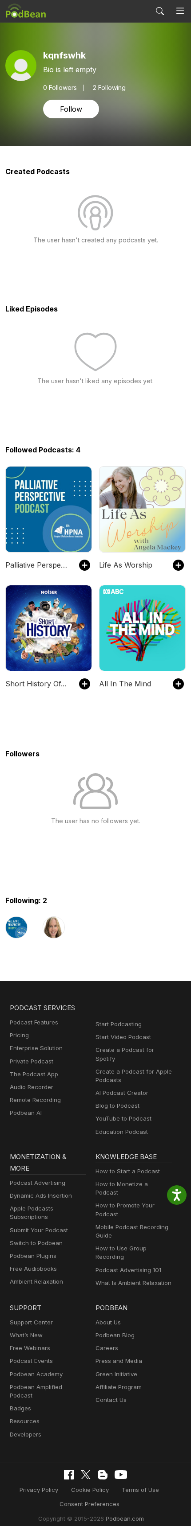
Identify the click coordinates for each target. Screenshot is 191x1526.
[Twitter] (86, 1474)
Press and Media (119, 1360)
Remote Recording (35, 1099)
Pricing (19, 1035)
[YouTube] (121, 1474)
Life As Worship (125, 565)
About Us (108, 1322)
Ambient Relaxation (36, 1281)
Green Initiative (116, 1374)
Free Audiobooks (33, 1268)
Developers (25, 1434)
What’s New (26, 1335)
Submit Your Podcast (39, 1230)
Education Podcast (122, 1131)
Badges (20, 1408)
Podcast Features (34, 1022)
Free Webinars (30, 1347)
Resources (25, 1421)
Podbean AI (26, 1112)
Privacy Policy (39, 1489)
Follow (71, 109)
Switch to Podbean (36, 1242)
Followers (60, 88)
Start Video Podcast (123, 1036)
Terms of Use (140, 1489)
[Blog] (102, 1474)
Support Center (31, 1322)
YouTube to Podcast (123, 1118)
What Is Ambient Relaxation (133, 1282)
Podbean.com (125, 1518)
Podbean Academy (36, 1374)
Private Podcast (31, 1061)
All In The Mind (125, 683)
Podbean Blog (115, 1335)
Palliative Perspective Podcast (37, 565)
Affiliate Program (119, 1386)
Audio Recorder (31, 1086)
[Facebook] (69, 1474)
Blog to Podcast (117, 1105)
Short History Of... (35, 683)
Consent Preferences (89, 1503)
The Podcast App (34, 1074)
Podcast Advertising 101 (128, 1269)
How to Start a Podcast (128, 1171)
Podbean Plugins (33, 1255)
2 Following (109, 88)
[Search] (160, 11)
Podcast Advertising (37, 1182)
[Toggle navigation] (180, 11)
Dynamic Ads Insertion (41, 1195)
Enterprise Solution (36, 1047)
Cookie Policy (90, 1489)
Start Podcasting (119, 1024)
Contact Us (111, 1399)
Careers (107, 1347)
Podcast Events (31, 1360)
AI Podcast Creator (122, 1092)
